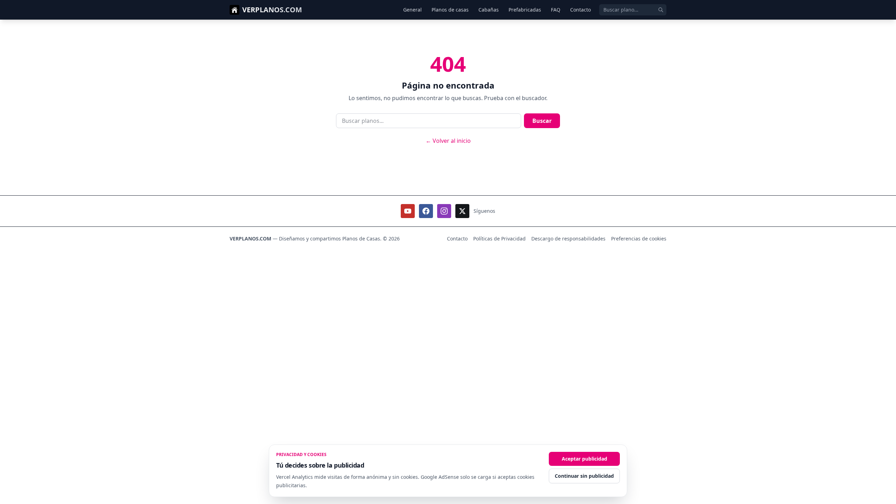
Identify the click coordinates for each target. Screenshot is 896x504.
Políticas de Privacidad (499, 238)
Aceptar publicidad (584, 458)
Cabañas (488, 9)
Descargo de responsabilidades (568, 238)
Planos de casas (450, 9)
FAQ (555, 9)
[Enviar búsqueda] (660, 9)
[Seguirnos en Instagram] (444, 211)
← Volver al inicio (448, 141)
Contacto (580, 9)
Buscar (542, 121)
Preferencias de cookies (638, 238)
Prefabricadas (525, 9)
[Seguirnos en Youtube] (408, 211)
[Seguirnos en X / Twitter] (462, 211)
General (412, 9)
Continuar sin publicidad (584, 475)
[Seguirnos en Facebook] (426, 211)
